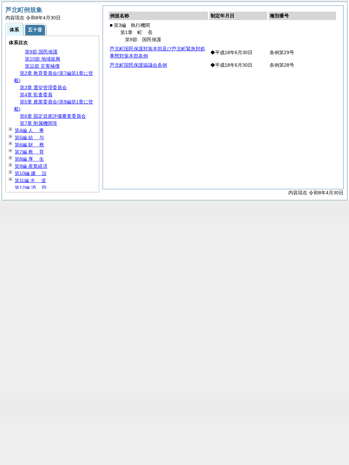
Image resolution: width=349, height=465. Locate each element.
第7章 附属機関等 (38, 123)
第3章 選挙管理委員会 (43, 87)
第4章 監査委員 (36, 94)
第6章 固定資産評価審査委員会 (53, 116)
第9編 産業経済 (31, 166)
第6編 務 (29, 144)
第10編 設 (31, 173)
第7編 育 (29, 152)
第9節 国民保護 (41, 51)
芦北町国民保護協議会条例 (138, 65)
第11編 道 (30, 180)
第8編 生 (29, 159)
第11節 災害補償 (42, 66)
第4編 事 (29, 130)
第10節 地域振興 (42, 59)
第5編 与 (29, 137)
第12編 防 (31, 187)
